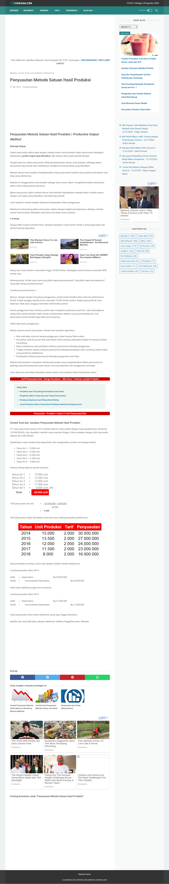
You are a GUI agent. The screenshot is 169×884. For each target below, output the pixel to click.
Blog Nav (88, 10)
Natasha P (128, 236)
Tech (57, 10)
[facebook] (22, 677)
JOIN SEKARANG (88, 60)
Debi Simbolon (129, 241)
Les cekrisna (67, 880)
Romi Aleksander (148, 266)
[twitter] (47, 677)
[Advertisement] (60, 37)
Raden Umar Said (130, 261)
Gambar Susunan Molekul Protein (137, 68)
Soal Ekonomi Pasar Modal (134, 103)
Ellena (146, 241)
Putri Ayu (147, 271)
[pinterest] (72, 677)
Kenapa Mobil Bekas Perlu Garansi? (138, 148)
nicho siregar (129, 246)
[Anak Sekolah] (23, 3)
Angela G (127, 251)
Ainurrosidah (128, 266)
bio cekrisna (79, 880)
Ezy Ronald (147, 246)
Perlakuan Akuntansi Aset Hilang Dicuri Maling (39, 400)
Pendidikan (71, 10)
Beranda (14, 10)
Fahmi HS (143, 251)
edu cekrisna (89, 880)
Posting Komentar (30, 87)
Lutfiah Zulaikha (129, 271)
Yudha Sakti (145, 236)
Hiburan (44, 10)
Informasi (28, 10)
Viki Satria (148, 261)
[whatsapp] (97, 677)
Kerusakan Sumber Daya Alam (136, 109)
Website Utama (84, 874)
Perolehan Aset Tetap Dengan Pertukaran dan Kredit (42, 391)
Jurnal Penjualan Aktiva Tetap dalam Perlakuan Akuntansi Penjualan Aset (51, 404)
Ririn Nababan (129, 256)
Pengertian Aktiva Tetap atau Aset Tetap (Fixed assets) (43, 396)
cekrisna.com (101, 880)
